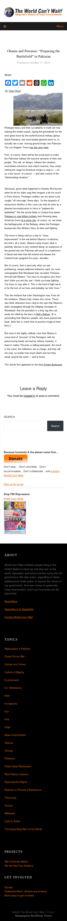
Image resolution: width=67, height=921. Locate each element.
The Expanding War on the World (23, 829)
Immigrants (10, 703)
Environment (11, 680)
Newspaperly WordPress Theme (33, 915)
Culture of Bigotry (14, 672)
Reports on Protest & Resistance (22, 790)
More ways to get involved (19, 895)
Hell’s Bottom (42, 314)
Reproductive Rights (15, 782)
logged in (29, 396)
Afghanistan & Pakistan (17, 648)
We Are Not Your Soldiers (18, 865)
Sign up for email (13, 484)
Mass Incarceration (15, 735)
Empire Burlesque (53, 364)
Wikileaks (9, 813)
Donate (8, 887)
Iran (6, 711)
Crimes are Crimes (15, 664)
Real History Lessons (16, 774)
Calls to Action (12, 821)
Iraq (6, 719)
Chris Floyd (15, 91)
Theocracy (10, 797)
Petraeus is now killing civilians (20, 216)
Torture (8, 805)
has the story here (39, 147)
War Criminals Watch (16, 861)
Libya (7, 727)
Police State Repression (17, 766)
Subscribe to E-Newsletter (19, 609)
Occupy (8, 750)
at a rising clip (28, 220)
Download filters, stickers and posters (25, 891)
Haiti (6, 695)
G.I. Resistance (13, 687)
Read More (10, 601)
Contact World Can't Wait (18, 617)
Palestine (9, 758)
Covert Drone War (14, 656)
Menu (60, 26)
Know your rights (13, 498)
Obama (8, 743)
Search (9, 417)
